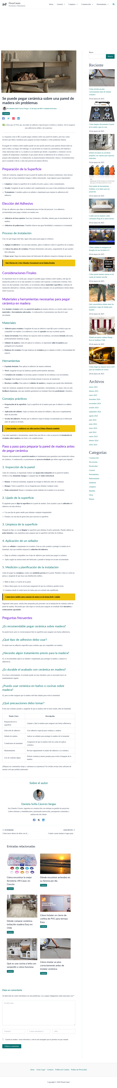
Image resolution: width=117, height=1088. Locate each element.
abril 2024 (92, 432)
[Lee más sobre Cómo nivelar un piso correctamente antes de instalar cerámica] (55, 948)
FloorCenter (14, 3)
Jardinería (92, 483)
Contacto (50, 1070)
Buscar (91, 52)
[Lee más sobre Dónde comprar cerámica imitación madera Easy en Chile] (22, 906)
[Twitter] (8, 118)
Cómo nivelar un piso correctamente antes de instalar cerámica (52, 965)
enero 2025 (93, 395)
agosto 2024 (93, 416)
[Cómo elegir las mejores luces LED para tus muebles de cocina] (102, 355)
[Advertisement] (58, 26)
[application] (64, 4)
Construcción (94, 458)
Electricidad (93, 466)
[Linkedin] (18, 118)
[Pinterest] (13, 118)
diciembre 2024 (94, 399)
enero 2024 (93, 445)
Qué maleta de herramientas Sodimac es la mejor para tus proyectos (99, 189)
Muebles (92, 491)
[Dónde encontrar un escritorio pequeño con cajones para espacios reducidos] (102, 142)
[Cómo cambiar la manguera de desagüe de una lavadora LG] (102, 235)
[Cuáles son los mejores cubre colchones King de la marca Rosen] (102, 206)
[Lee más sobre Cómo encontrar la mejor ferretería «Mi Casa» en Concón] (22, 864)
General (6, 114)
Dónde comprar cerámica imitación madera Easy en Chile (20, 924)
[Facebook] (3, 118)
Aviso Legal (40, 1070)
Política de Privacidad (79, 1070)
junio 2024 (93, 424)
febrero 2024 (93, 440)
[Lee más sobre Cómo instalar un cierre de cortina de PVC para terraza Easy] (55, 903)
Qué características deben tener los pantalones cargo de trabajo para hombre (101, 307)
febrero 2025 (93, 391)
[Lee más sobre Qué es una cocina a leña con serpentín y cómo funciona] (22, 949)
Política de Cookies (62, 1070)
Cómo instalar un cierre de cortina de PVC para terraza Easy (54, 918)
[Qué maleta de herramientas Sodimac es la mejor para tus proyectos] (102, 174)
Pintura (91, 499)
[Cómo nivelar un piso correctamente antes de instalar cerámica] (102, 77)
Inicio (32, 1070)
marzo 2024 (93, 436)
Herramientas (94, 474)
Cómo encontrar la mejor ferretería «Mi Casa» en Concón (19, 881)
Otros (91, 495)
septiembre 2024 (95, 412)
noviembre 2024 (95, 403)
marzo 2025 (93, 387)
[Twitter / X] (39, 820)
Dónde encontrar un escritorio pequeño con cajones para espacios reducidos (101, 155)
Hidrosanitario (94, 478)
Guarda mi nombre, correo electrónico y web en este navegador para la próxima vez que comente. (37, 1039)
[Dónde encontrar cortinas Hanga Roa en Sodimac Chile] (102, 326)
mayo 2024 (93, 428)
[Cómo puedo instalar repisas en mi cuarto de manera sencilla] (102, 264)
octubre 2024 (93, 408)
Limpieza (92, 487)
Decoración (93, 462)
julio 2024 (92, 420)
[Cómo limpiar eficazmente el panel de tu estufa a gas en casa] (102, 111)
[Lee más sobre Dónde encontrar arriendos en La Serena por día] (55, 864)
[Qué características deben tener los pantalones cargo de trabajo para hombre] (102, 293)
